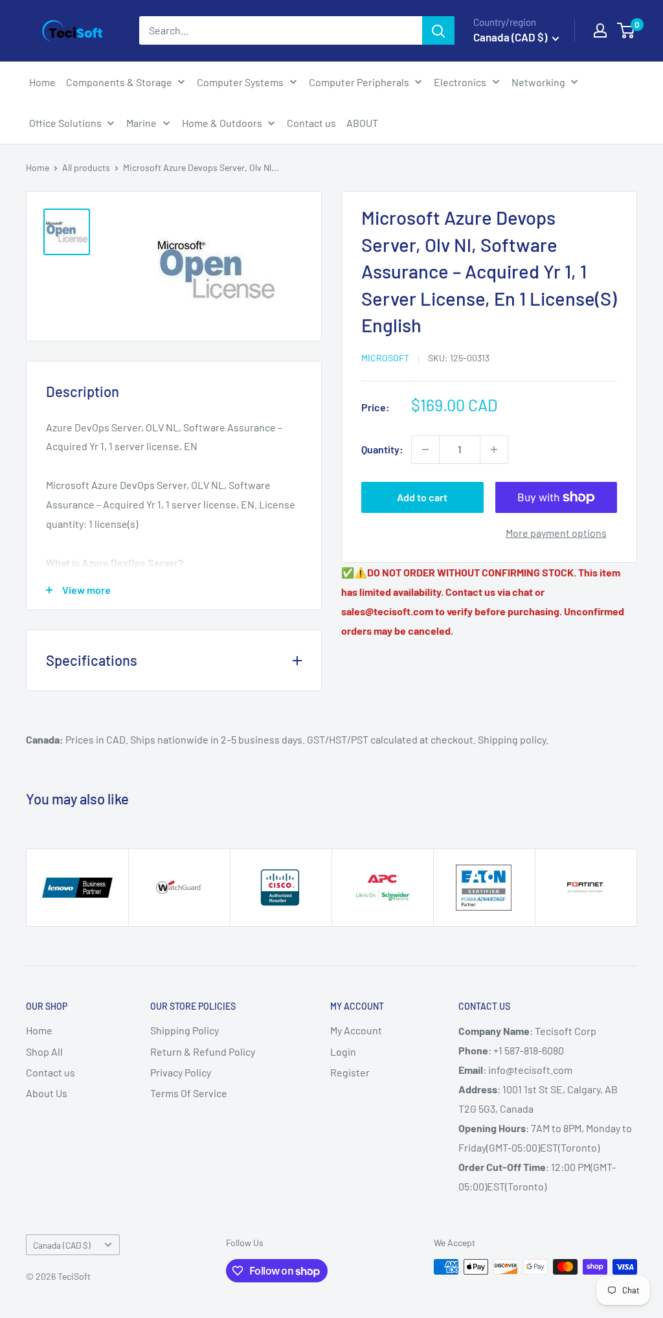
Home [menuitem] (42, 82)
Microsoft (385, 357)
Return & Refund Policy (202, 1051)
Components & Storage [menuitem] (119, 82)
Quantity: (382, 449)
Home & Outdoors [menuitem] (222, 123)
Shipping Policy (184, 1030)
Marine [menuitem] (141, 123)
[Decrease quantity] (425, 449)
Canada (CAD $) (62, 1245)
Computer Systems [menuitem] (240, 82)
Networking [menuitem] (538, 82)
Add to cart (422, 497)
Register (350, 1072)
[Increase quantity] (494, 449)
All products (86, 167)
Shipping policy (512, 739)
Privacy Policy (180, 1072)
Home (37, 167)
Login (343, 1051)
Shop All (44, 1051)
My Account (356, 1030)
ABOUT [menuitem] (362, 123)
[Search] (438, 30)
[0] (626, 30)
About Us (46, 1093)
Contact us (50, 1072)
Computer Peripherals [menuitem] (359, 82)
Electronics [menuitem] (460, 82)
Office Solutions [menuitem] (65, 123)
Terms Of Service (188, 1093)
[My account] (600, 30)
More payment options (556, 533)
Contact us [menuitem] (311, 123)
